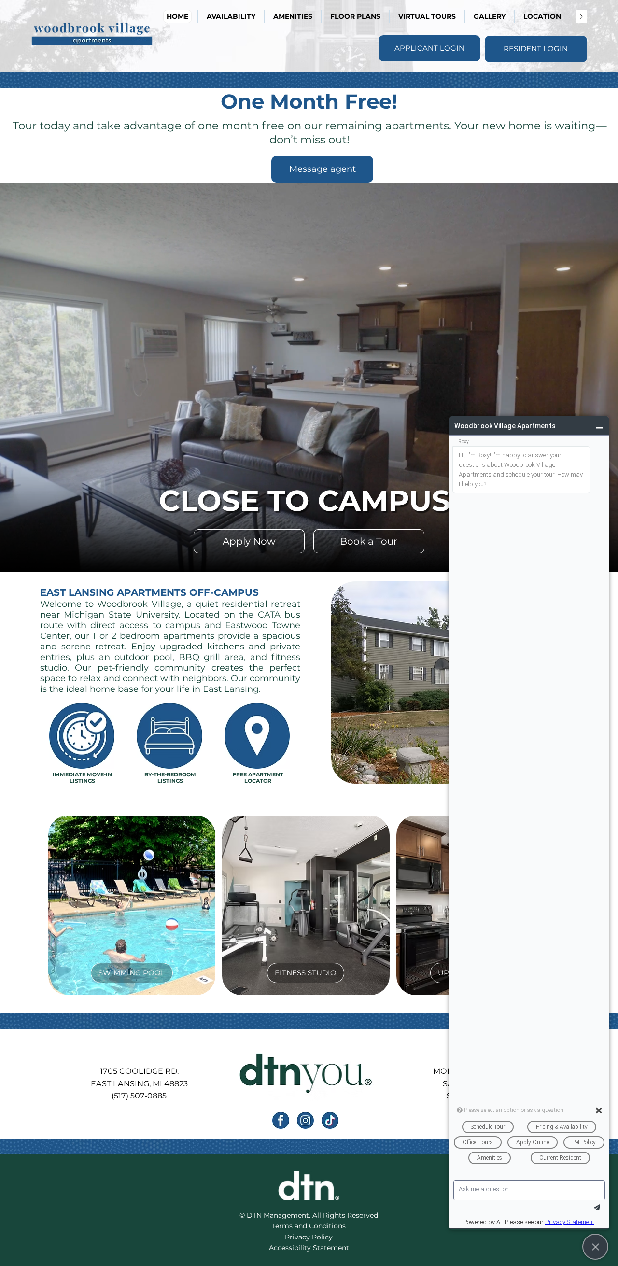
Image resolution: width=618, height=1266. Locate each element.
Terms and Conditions (309, 1226)
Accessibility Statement (309, 1247)
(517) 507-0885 (139, 1095)
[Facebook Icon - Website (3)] (280, 1120)
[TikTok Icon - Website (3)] (330, 1120)
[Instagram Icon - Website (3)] (305, 1120)
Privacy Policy (309, 1237)
